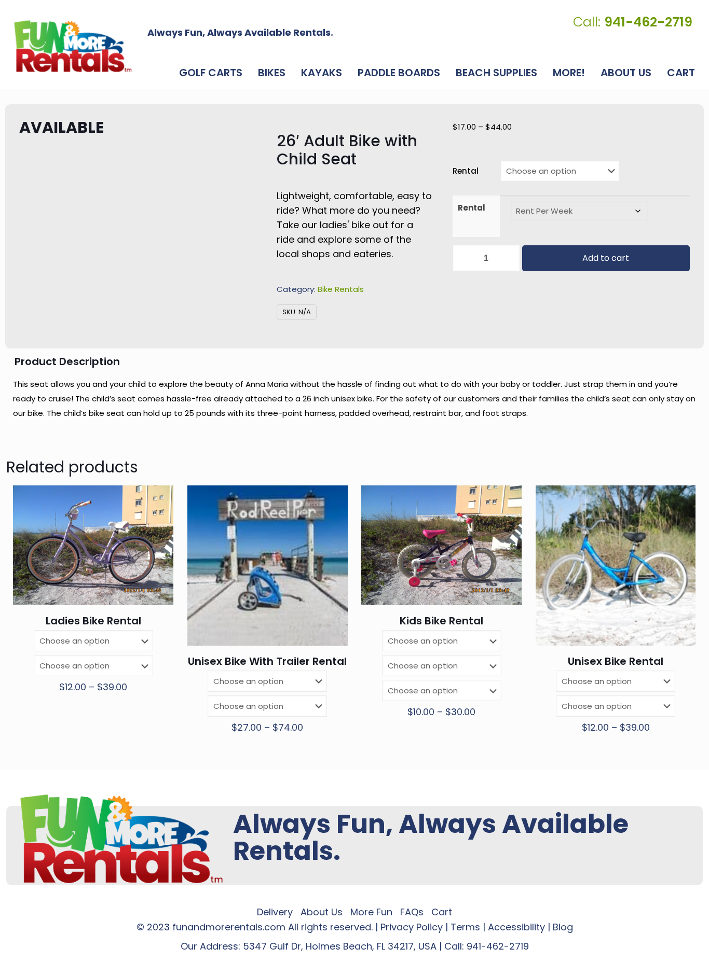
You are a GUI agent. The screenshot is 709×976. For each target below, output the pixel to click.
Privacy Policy (411, 927)
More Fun (371, 911)
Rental (466, 170)
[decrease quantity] (464, 258)
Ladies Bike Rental (93, 621)
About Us (322, 911)
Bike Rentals (341, 289)
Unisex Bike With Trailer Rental (267, 661)
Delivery (275, 911)
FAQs (412, 911)
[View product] (158, 500)
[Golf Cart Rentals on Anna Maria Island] (73, 46)
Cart (441, 911)
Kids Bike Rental (441, 621)
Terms (465, 927)
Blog (563, 927)
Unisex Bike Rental (615, 661)
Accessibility (516, 927)
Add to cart (605, 258)
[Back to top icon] (659, 955)
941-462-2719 (498, 946)
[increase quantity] (508, 258)
